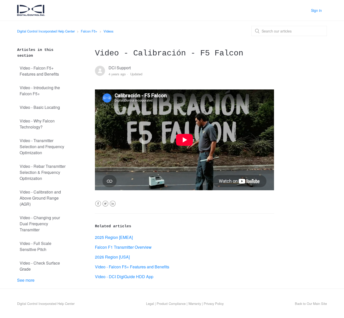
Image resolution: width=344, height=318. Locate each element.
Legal (150, 303)
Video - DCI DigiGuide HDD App (124, 276)
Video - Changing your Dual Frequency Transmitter (40, 224)
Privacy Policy (214, 303)
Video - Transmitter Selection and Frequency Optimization (42, 146)
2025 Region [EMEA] (114, 237)
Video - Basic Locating (40, 107)
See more (26, 280)
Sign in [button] (316, 10)
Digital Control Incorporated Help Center (46, 31)
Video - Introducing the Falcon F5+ (40, 91)
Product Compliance (171, 303)
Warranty (194, 303)
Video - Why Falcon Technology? (37, 124)
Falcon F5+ (89, 31)
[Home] (31, 14)
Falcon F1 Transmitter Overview (123, 247)
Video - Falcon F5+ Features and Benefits (39, 71)
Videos (109, 31)
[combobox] (289, 31)
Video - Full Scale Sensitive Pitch (35, 246)
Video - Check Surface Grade (40, 266)
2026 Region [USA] (112, 257)
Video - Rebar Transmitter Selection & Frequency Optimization (42, 172)
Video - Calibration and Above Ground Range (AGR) (40, 198)
